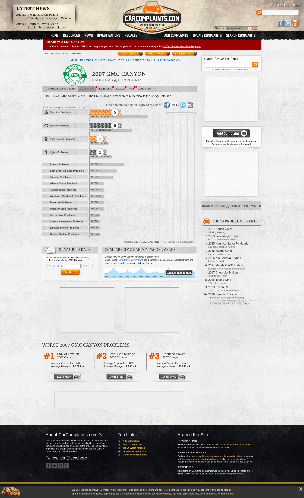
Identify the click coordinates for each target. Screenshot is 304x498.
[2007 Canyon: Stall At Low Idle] (67, 377)
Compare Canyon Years (62, 89)
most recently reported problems (201, 459)
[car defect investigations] (110, 36)
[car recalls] (131, 36)
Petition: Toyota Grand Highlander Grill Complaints (47, 25)
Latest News (33, 9)
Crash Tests (105, 88)
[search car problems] (242, 36)
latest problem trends (224, 456)
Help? (84, 107)
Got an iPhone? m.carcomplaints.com (66, 465)
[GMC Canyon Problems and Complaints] (149, 277)
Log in (282, 5)
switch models (156, 53)
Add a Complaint (131, 441)
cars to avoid (197, 456)
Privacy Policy (163, 493)
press (209, 444)
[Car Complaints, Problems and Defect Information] (152, 16)
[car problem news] (90, 36)
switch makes (183, 53)
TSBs (132, 88)
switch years (129, 53)
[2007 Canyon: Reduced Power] (173, 377)
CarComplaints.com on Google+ (60, 465)
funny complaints (195, 462)
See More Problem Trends (229, 303)
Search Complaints (132, 444)
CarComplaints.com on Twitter (54, 465)
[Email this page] (190, 105)
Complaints (88, 88)
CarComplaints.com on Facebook (48, 465)
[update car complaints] (209, 36)
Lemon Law (144, 89)
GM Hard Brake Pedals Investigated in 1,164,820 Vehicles (50, 16)
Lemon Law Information (134, 451)
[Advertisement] (87, 310)
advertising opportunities (230, 474)
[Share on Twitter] (183, 105)
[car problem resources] (73, 36)
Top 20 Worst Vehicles (134, 448)
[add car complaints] (177, 36)
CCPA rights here (223, 493)
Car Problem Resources (135, 455)
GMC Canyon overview (130, 260)
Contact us (192, 447)
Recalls (121, 88)
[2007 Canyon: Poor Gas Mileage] (120, 377)
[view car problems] (56, 36)
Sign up (294, 5)
